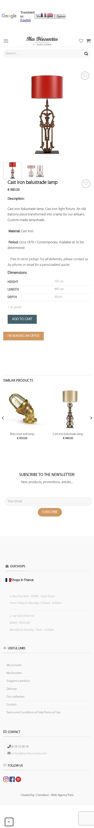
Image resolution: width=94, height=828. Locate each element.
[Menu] (6, 41)
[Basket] (88, 41)
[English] (50, 15)
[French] (44, 15)
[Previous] (10, 114)
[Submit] (86, 53)
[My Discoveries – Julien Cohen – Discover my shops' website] (42, 41)
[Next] (83, 114)
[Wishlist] (86, 183)
